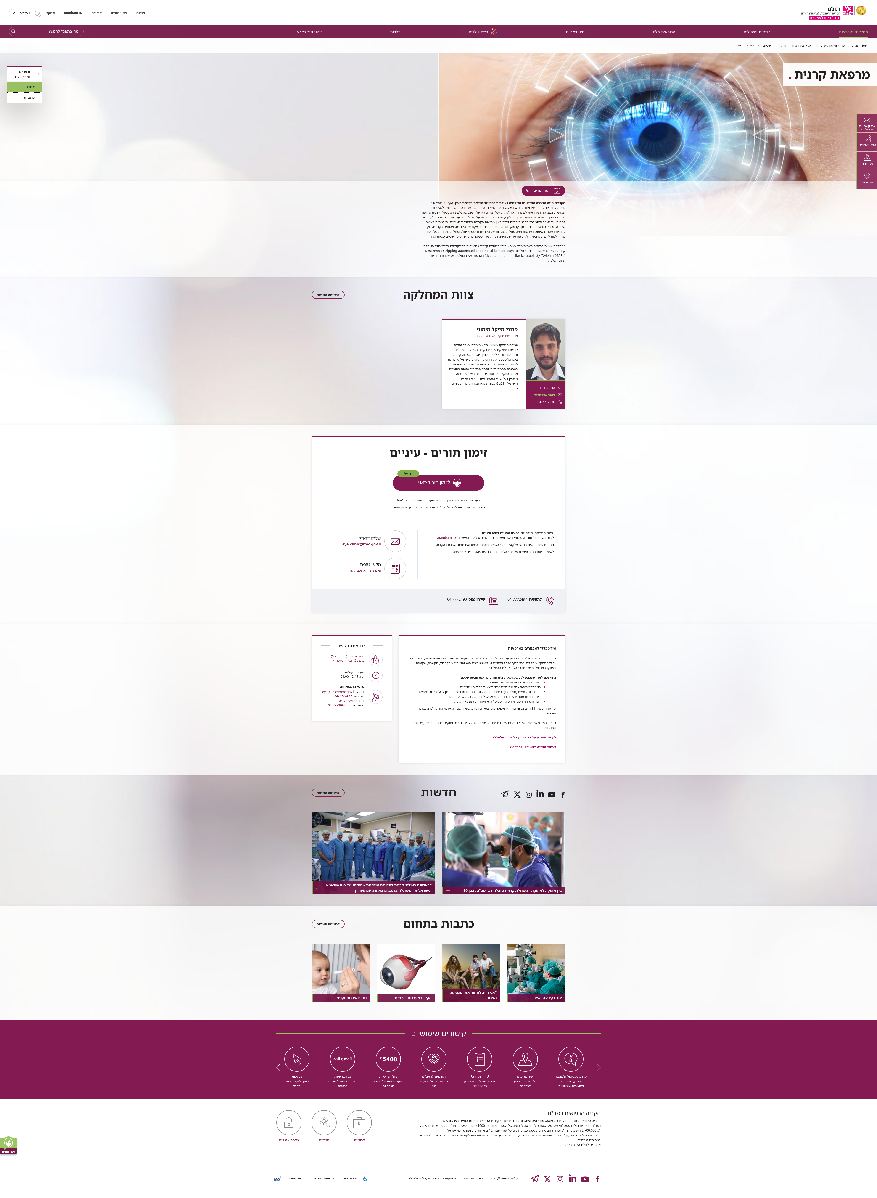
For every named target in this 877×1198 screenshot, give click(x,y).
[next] (279, 1067)
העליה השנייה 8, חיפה (504, 1178)
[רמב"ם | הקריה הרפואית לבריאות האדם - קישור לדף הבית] (833, 13)
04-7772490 (466, 599)
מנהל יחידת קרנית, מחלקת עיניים (495, 335)
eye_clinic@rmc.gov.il (338, 692)
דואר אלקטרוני (544, 395)
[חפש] (13, 31)
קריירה (97, 13)
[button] (24, 74)
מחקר (50, 13)
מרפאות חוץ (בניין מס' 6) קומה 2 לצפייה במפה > (347, 658)
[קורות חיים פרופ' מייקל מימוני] (545, 349)
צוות (31, 86)
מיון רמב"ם (575, 31)
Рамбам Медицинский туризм (432, 1178)
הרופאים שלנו (664, 31)
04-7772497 (524, 599)
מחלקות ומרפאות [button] (853, 31)
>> (532, 747)
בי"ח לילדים (478, 31)
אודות (140, 13)
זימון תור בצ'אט (309, 31)
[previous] (597, 1067)
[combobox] (25, 13)
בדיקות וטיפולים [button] (757, 31)
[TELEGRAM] (505, 798)
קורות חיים (547, 387)
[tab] (866, 123)
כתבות (29, 97)
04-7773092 (337, 705)
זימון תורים (119, 13)
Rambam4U (447, 537)
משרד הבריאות (472, 1178)
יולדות (395, 31)
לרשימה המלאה (328, 295)
